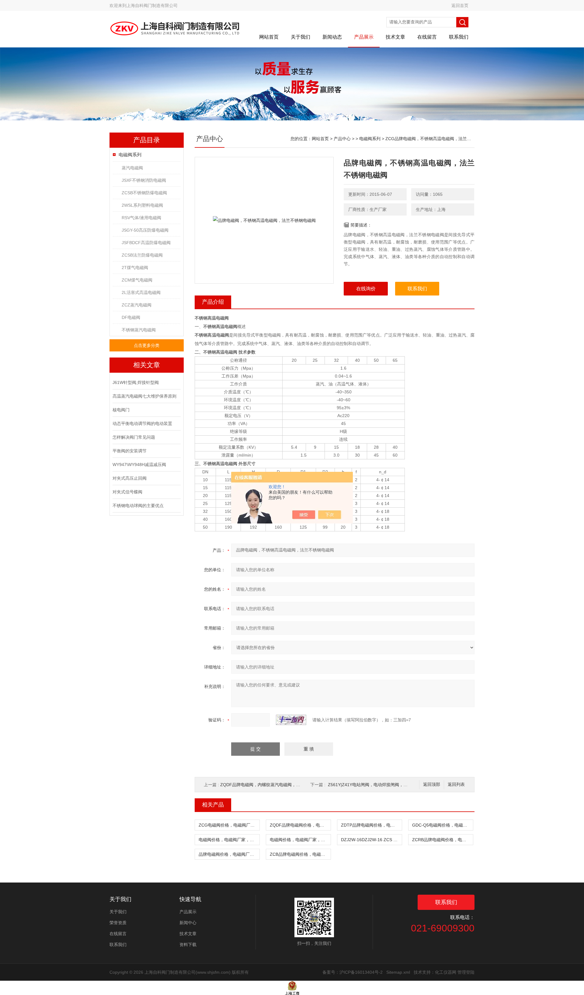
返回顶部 (431, 784)
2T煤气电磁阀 (135, 267)
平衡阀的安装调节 (130, 450)
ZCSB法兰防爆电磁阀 (142, 255)
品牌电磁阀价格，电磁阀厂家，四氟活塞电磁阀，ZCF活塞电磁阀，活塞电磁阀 (229, 854)
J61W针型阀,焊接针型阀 (136, 382)
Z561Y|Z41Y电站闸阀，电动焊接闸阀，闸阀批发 (374, 784)
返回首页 (459, 5)
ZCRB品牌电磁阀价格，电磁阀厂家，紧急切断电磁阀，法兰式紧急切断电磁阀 (442, 839)
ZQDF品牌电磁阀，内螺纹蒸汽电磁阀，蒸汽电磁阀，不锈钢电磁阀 (283, 784)
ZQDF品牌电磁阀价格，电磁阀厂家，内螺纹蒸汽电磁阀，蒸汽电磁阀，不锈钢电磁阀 (300, 825)
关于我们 (300, 37)
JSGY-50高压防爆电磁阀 (145, 230)
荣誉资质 (118, 922)
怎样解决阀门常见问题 (134, 437)
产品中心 (342, 138)
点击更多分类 (146, 345)
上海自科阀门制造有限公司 (152, 5)
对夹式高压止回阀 (130, 478)
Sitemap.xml (398, 972)
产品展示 (364, 37)
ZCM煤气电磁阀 (137, 280)
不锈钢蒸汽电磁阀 (139, 329)
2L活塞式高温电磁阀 (141, 292)
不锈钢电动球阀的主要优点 (138, 505)
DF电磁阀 (131, 317)
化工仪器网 (445, 972)
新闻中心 (187, 922)
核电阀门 (121, 409)
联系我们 (458, 37)
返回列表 (456, 784)
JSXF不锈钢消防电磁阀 (144, 180)
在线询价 (366, 288)
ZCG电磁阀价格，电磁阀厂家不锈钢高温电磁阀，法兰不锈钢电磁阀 (229, 825)
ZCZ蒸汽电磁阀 (136, 304)
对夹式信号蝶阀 (127, 491)
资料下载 (187, 944)
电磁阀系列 (130, 154)
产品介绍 (213, 302)
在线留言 (427, 37)
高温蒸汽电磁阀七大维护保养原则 (144, 396)
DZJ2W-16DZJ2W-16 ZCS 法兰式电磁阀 (371, 839)
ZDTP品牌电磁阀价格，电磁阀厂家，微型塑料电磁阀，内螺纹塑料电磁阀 (371, 825)
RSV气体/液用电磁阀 (141, 217)
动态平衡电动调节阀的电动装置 (142, 423)
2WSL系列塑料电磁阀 (142, 205)
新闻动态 (332, 37)
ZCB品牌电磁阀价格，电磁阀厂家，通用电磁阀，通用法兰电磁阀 (300, 854)
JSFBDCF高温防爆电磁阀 (146, 242)
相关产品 (213, 805)
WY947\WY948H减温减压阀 (139, 464)
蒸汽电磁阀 (132, 167)
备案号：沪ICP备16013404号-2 (352, 972)
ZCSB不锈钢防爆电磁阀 (144, 192)
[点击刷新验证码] (291, 720)
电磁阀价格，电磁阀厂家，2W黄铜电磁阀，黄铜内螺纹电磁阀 (300, 839)
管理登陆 (465, 972)
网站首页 (269, 37)
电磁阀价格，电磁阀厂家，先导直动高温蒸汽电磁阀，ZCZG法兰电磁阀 (229, 839)
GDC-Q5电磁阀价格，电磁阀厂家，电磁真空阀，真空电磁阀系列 (442, 825)
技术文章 (395, 37)
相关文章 (146, 365)
